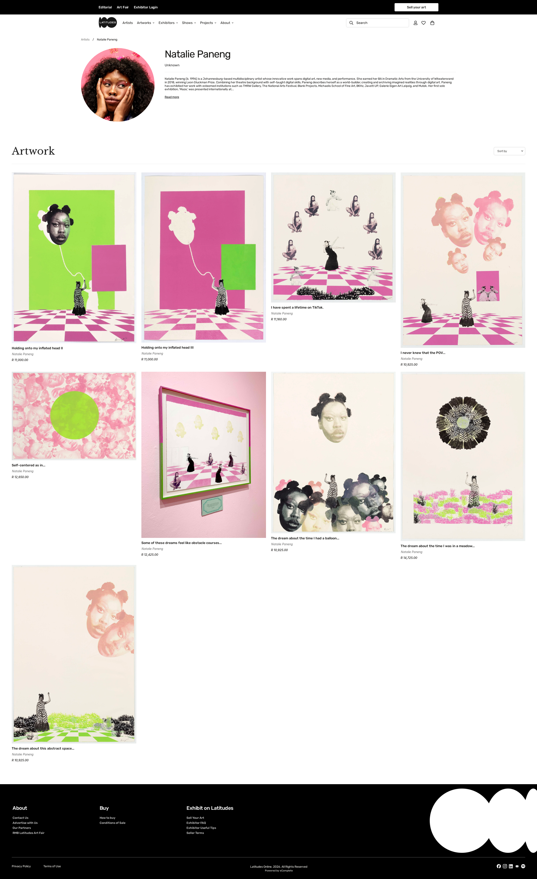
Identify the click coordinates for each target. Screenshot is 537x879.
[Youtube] (517, 866)
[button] (432, 23)
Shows (187, 23)
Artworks (144, 23)
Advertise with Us (25, 822)
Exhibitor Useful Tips (201, 827)
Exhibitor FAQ (196, 822)
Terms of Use (52, 866)
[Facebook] (499, 866)
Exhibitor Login (146, 7)
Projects (206, 23)
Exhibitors (167, 23)
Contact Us (20, 817)
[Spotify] (523, 866)
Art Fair (123, 7)
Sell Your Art (195, 817)
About (225, 23)
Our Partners (22, 827)
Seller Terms (195, 833)
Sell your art (416, 7)
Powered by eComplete (279, 870)
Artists (128, 23)
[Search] (351, 22)
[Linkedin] (511, 866)
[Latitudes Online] (107, 22)
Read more (172, 97)
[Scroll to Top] (529, 856)
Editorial (105, 7)
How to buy (107, 817)
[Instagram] (505, 866)
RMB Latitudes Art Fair (28, 833)
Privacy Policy (21, 866)
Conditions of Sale (112, 822)
